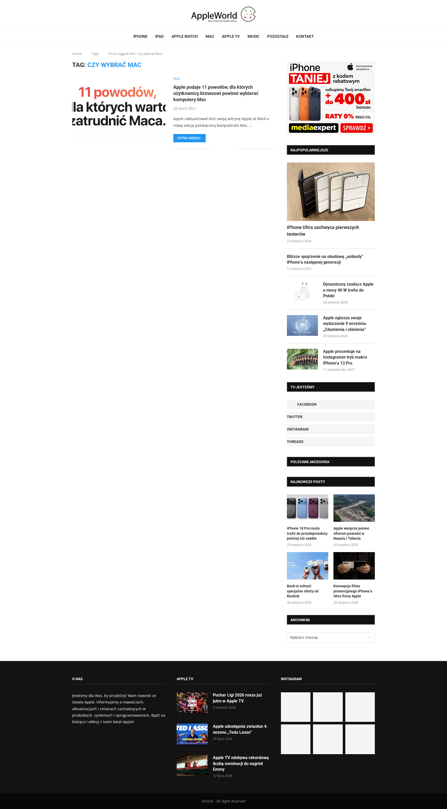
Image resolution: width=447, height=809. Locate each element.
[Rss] (88, 14)
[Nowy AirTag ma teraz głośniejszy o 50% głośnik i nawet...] (360, 739)
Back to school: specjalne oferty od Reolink (302, 591)
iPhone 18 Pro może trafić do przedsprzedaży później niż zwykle (307, 533)
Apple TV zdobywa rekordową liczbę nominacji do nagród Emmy (241, 763)
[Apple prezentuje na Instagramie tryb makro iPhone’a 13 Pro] (302, 359)
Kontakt (305, 36)
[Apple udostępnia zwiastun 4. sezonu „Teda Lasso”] (192, 734)
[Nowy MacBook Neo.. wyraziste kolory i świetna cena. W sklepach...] (296, 739)
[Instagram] (82, 14)
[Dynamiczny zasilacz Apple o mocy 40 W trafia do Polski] (302, 291)
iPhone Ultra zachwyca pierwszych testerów (323, 230)
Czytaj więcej (188, 138)
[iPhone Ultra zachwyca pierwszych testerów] (331, 191)
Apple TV (231, 36)
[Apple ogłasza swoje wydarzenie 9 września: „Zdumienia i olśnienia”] (302, 325)
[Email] (91, 14)
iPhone (140, 36)
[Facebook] (74, 14)
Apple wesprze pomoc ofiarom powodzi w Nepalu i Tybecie (351, 533)
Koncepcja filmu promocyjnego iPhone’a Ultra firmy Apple (352, 591)
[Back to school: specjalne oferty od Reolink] (307, 566)
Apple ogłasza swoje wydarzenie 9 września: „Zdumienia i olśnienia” (345, 323)
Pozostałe (277, 36)
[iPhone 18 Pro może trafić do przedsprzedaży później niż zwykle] (307, 508)
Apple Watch (185, 36)
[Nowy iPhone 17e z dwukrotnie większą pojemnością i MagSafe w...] (328, 739)
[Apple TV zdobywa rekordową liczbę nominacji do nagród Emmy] (192, 765)
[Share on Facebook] (220, 148)
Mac (210, 36)
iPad (159, 36)
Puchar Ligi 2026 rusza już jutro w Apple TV (237, 698)
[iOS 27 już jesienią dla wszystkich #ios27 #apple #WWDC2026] (328, 707)
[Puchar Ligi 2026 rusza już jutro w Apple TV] (192, 702)
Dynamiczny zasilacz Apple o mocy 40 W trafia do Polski (348, 290)
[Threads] (85, 14)
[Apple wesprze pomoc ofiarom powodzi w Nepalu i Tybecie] (354, 508)
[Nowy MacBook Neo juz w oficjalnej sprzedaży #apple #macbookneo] (360, 707)
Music (253, 36)
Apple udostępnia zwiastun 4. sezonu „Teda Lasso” (240, 729)
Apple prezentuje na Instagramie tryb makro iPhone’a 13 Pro (345, 357)
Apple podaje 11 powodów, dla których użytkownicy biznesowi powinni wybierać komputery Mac (215, 93)
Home (77, 53)
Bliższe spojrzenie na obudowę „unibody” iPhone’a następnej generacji (325, 259)
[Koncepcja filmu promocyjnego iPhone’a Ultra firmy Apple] (354, 566)
